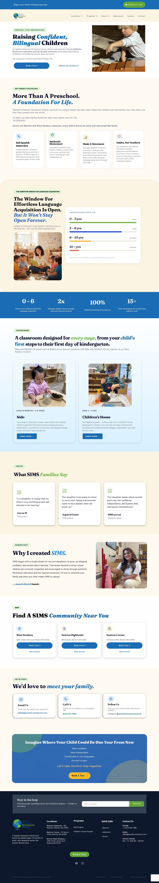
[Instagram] (83, 863)
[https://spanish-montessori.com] (19, 16)
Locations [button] (76, 16)
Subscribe (136, 803)
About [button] (104, 16)
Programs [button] (91, 16)
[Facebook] (76, 863)
